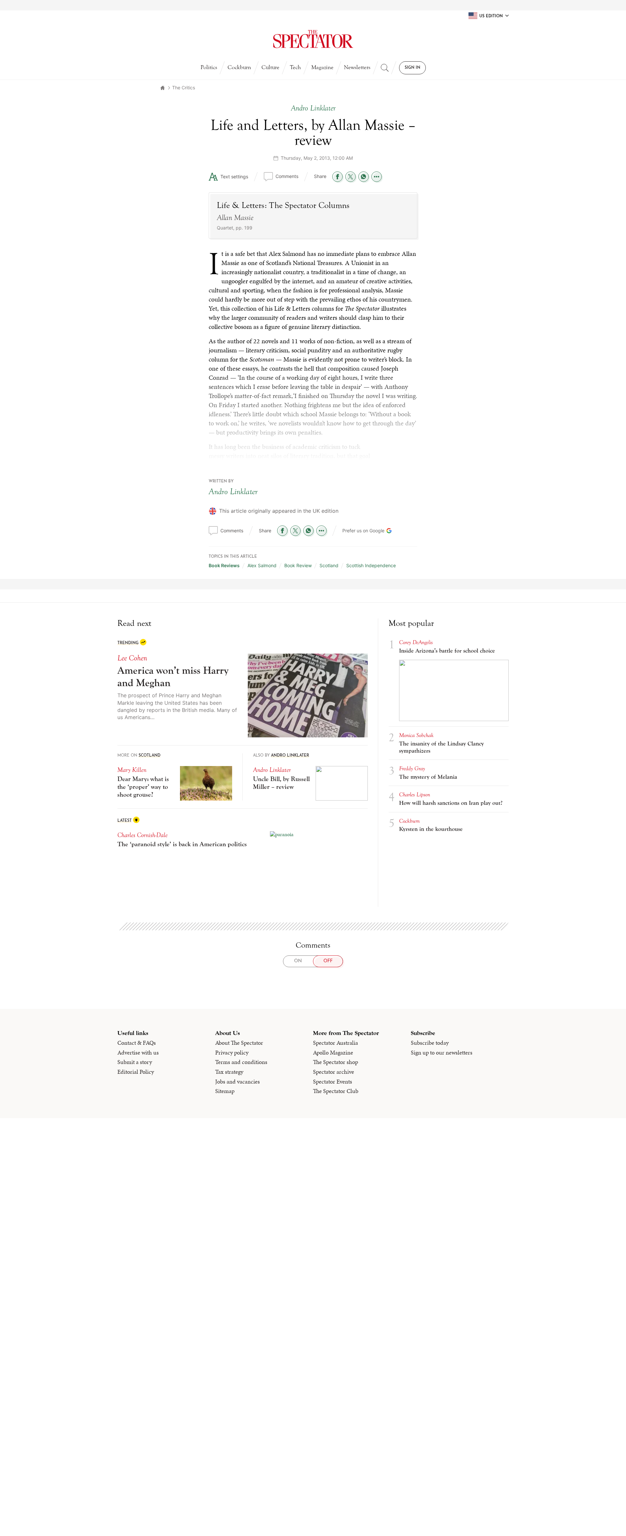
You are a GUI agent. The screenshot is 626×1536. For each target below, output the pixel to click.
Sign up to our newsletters (441, 1052)
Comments (287, 176)
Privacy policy (231, 1052)
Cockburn (239, 67)
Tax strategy (229, 1071)
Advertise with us (138, 1052)
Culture (270, 67)
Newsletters (357, 67)
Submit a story (134, 1062)
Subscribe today (430, 1042)
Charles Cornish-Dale (142, 835)
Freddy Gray (412, 768)
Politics (209, 67)
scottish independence (371, 565)
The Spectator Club (335, 1091)
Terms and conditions (241, 1062)
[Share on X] (350, 176)
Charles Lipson (414, 794)
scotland (329, 565)
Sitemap (224, 1091)
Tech (295, 67)
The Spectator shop (335, 1062)
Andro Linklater (233, 491)
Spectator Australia (335, 1042)
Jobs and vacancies (237, 1081)
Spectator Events (332, 1081)
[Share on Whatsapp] (363, 176)
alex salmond (261, 565)
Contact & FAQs (136, 1042)
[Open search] (385, 67)
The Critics (183, 87)
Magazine (322, 67)
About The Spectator (239, 1042)
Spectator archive (333, 1071)
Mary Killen (131, 770)
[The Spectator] (313, 39)
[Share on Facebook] (337, 176)
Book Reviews (224, 565)
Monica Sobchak (416, 735)
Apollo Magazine (333, 1052)
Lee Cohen (132, 658)
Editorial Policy (135, 1071)
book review (298, 565)
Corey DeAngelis (416, 642)
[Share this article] (376, 176)
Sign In (412, 68)
